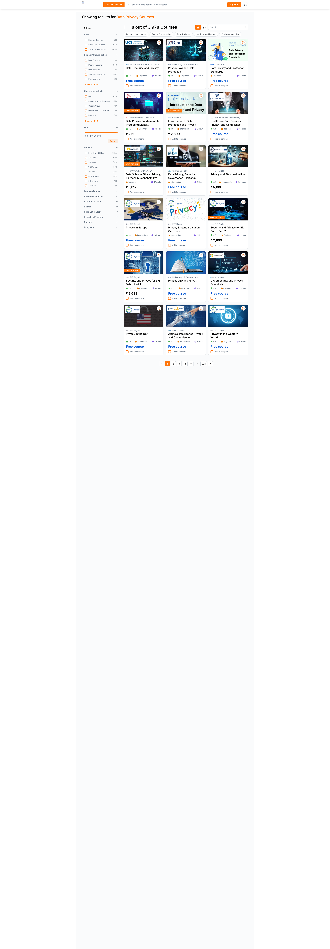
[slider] (86, 132)
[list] (204, 27)
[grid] (198, 27)
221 (204, 363)
